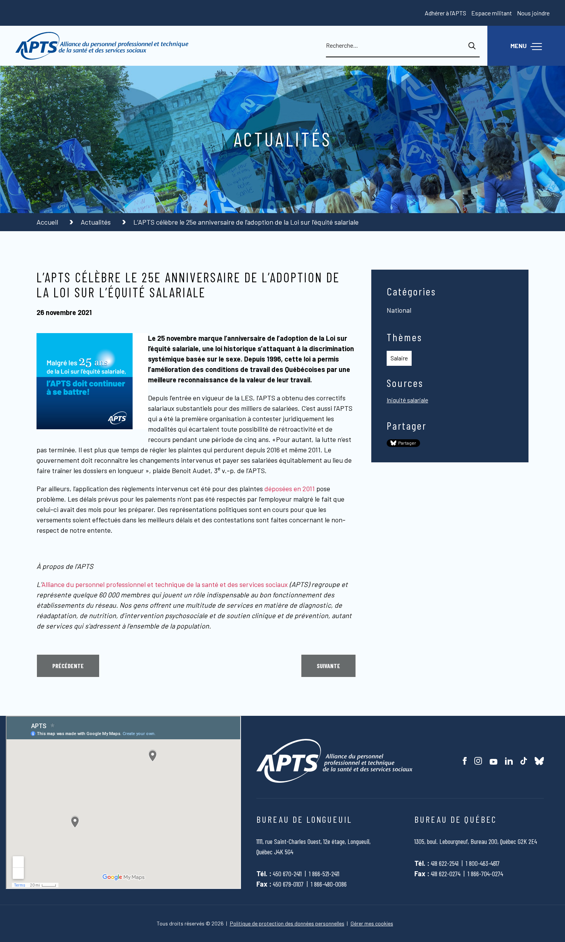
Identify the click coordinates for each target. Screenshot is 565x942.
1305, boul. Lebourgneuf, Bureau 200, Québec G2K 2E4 (475, 841)
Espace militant (491, 13)
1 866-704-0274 (485, 873)
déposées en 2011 (289, 488)
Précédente (68, 665)
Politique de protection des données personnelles (287, 923)
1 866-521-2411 (324, 873)
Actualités (96, 222)
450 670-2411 (287, 873)
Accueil (48, 222)
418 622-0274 (445, 873)
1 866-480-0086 (329, 884)
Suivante (328, 665)
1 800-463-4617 (483, 863)
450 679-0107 (288, 884)
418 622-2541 (445, 863)
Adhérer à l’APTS (445, 13)
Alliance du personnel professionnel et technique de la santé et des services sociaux (165, 584)
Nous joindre (533, 13)
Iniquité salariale (407, 399)
